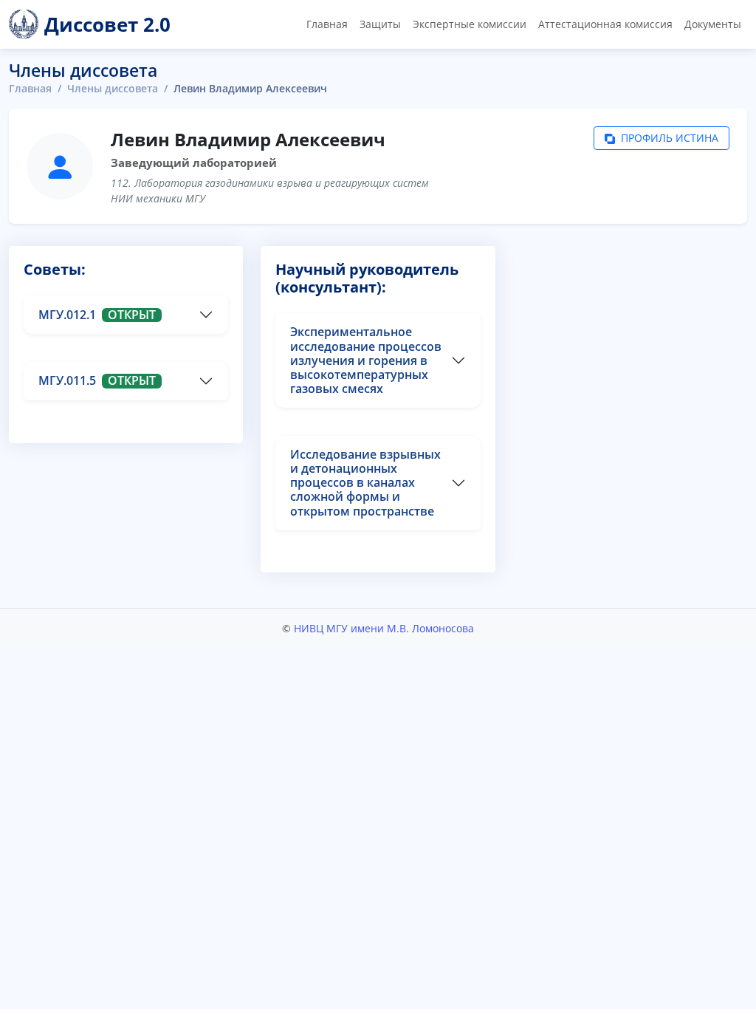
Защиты (380, 24)
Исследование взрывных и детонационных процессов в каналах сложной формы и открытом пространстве (365, 482)
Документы (712, 24)
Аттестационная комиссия (605, 24)
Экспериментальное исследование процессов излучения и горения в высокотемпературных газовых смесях (365, 360)
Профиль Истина (668, 138)
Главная (327, 24)
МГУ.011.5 (97, 380)
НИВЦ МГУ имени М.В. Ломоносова (384, 628)
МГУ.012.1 (97, 315)
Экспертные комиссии (469, 24)
